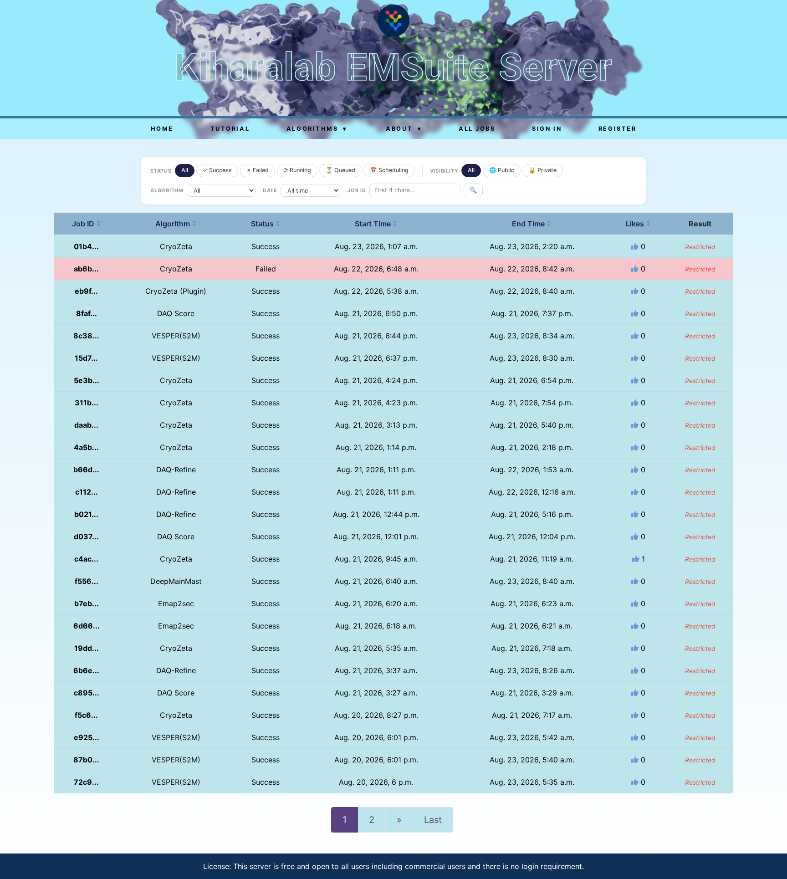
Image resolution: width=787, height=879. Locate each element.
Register (617, 128)
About (404, 128)
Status (266, 223)
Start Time (376, 223)
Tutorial (230, 128)
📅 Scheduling (389, 170)
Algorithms (317, 128)
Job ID (86, 223)
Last (433, 819)
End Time (532, 223)
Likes (638, 223)
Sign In (547, 128)
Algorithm (176, 223)
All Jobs (477, 128)
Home (162, 128)
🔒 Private (543, 170)
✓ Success (217, 170)
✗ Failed (257, 170)
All (184, 170)
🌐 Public (501, 170)
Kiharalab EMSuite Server (393, 67)
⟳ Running (297, 170)
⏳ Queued (340, 170)
